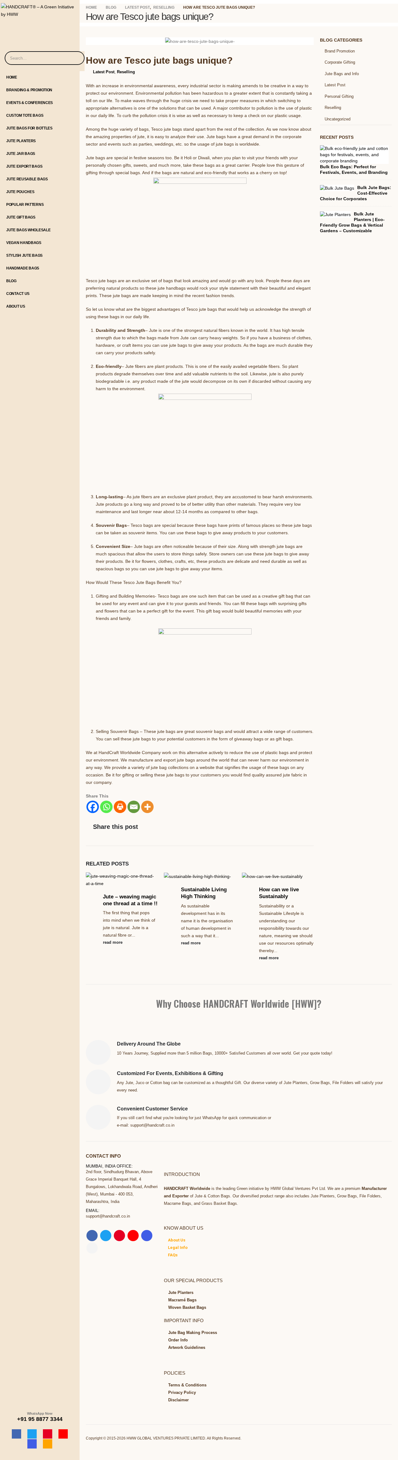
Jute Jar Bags (20, 153)
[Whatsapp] (106, 807)
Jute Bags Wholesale (28, 230)
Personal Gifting (339, 96)
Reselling (126, 72)
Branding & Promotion (29, 90)
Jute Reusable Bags (27, 179)
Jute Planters (21, 141)
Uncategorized (337, 119)
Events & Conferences (29, 103)
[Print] (120, 807)
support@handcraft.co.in (108, 1216)
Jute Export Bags (24, 166)
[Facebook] (16, 1434)
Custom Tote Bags (24, 115)
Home (11, 77)
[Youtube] (63, 1434)
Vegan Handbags (23, 243)
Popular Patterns (25, 204)
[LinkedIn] (47, 1444)
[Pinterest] (47, 1434)
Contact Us (18, 294)
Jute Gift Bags (20, 217)
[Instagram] (32, 1444)
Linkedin (92, 1248)
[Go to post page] (122, 879)
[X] (32, 1434)
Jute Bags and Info (342, 73)
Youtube (133, 1235)
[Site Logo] (40, 9)
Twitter (105, 1235)
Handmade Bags (22, 268)
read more (113, 942)
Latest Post (103, 72)
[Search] (76, 58)
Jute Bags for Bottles (29, 128)
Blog (11, 281)
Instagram (146, 1235)
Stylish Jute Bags (24, 255)
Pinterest (119, 1235)
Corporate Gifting (340, 62)
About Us (15, 306)
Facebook (92, 1235)
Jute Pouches (20, 192)
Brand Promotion (340, 51)
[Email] (133, 807)
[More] (147, 807)
